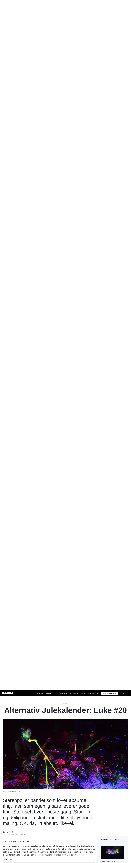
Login (122, 693)
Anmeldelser (51, 693)
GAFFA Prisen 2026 (87, 693)
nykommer (74, 693)
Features (63, 693)
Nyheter (40, 693)
